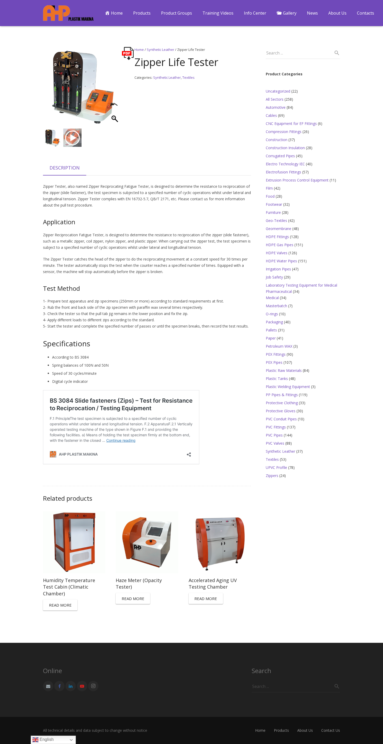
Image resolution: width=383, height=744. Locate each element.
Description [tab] (65, 168)
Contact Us (330, 730)
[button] (115, 89)
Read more (60, 605)
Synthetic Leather (160, 49)
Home (139, 49)
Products (281, 730)
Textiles (188, 77)
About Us (305, 730)
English (46, 739)
